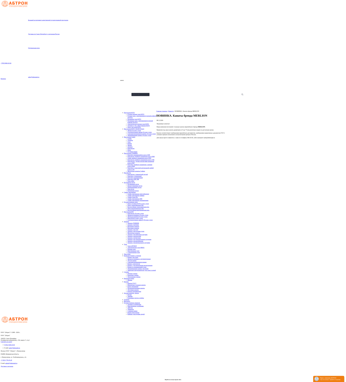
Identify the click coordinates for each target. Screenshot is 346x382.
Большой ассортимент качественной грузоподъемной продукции (48, 20)
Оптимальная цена (34, 48)
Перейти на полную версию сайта (173, 379)
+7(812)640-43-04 (6, 63)
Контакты (123, 101)
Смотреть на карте (6, 342)
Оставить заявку (125, 105)
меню (122, 80)
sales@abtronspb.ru (33, 77)
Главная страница (161, 111)
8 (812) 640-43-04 (9, 345)
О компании (124, 83)
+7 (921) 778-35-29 (6, 360)
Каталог (123, 87)
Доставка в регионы (7, 366)
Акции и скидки (125, 96)
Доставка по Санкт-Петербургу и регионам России (44, 34)
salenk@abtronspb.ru (11, 363)
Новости (123, 92)
